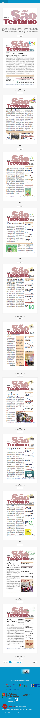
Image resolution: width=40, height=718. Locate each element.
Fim (20, 662)
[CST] (4, 1)
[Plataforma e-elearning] (25, 671)
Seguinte (17, 662)
